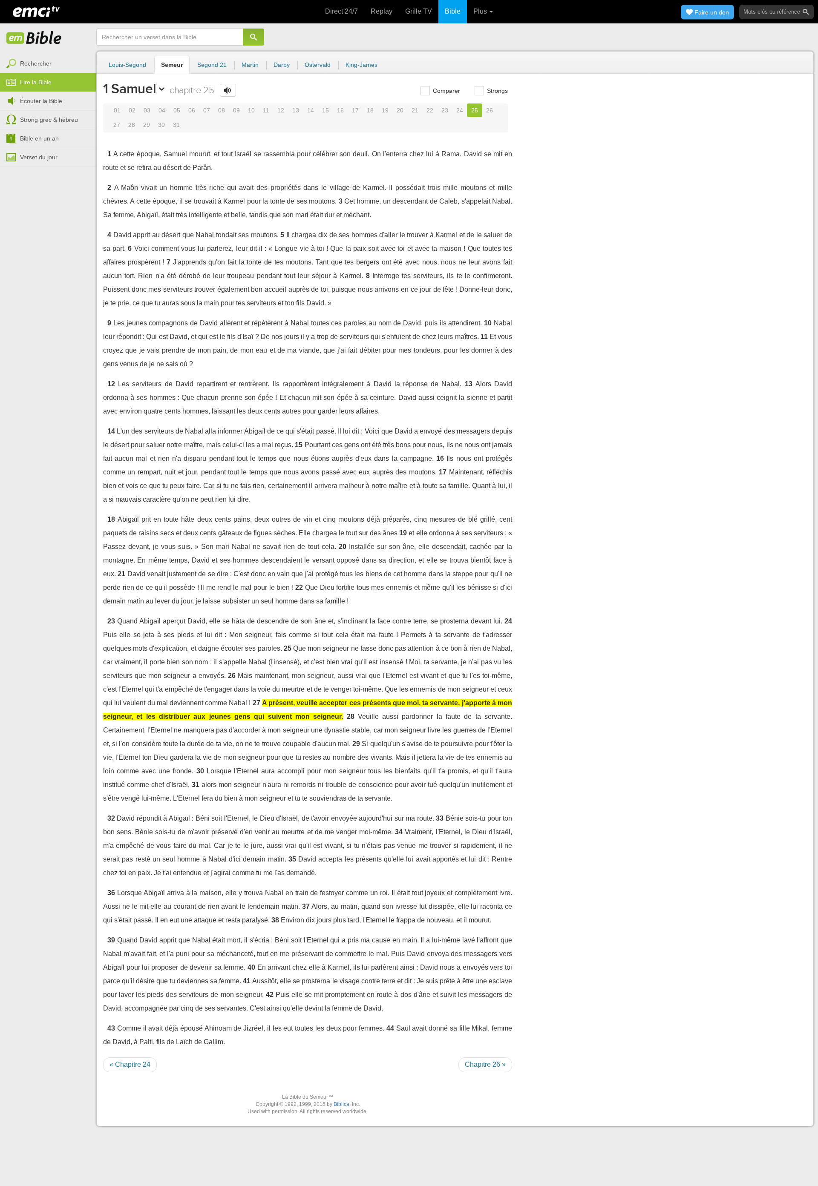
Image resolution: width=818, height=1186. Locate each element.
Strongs (496, 90)
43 (111, 1028)
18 (370, 110)
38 (275, 920)
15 (325, 110)
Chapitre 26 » (485, 1064)
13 (295, 110)
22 (429, 110)
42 (270, 994)
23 (444, 110)
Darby (282, 64)
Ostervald (318, 64)
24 (459, 110)
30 (161, 124)
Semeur (172, 64)
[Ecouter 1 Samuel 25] (228, 90)
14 (310, 110)
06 (191, 110)
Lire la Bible (36, 82)
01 (117, 110)
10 (251, 110)
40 (251, 967)
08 (221, 110)
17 (355, 110)
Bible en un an (39, 138)
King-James (361, 64)
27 (116, 124)
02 (132, 110)
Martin (250, 64)
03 (147, 110)
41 (247, 981)
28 (131, 124)
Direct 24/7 (341, 11)
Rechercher (36, 63)
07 (206, 110)
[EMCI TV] (36, 10)
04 (161, 110)
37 (306, 906)
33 (440, 818)
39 (111, 940)
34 (399, 832)
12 (280, 110)
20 (400, 110)
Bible (453, 11)
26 (489, 110)
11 (266, 110)
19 (385, 110)
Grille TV (418, 11)
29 (146, 124)
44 (390, 1028)
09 (236, 110)
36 (111, 892)
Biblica (341, 1104)
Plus (481, 11)
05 (176, 110)
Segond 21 (212, 64)
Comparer (445, 90)
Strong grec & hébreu (49, 119)
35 (292, 859)
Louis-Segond (127, 64)
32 (111, 818)
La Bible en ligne (34, 38)
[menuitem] (48, 64)
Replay (381, 11)
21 (415, 110)
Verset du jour (39, 157)
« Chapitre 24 (129, 1064)
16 (340, 110)
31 (176, 124)
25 (474, 110)
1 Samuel (129, 88)
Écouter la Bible (41, 101)
